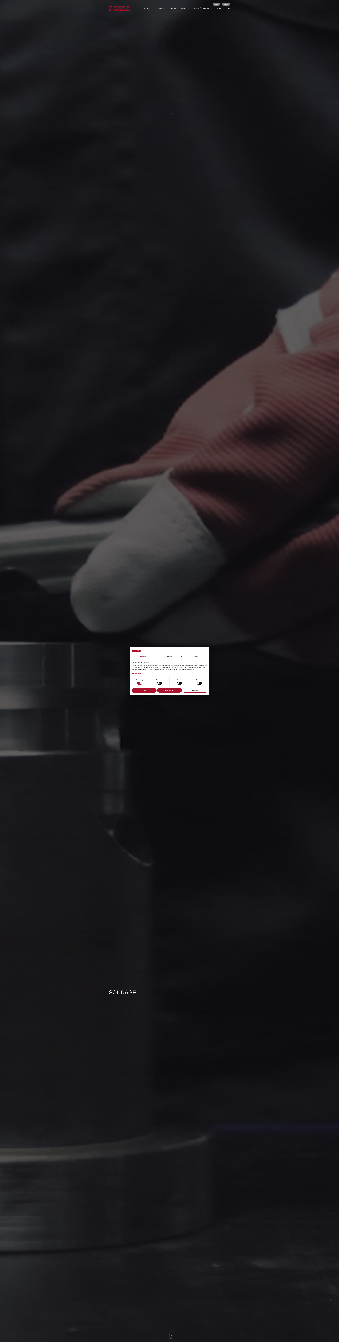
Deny (144, 690)
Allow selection (169, 690)
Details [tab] (169, 656)
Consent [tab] (143, 656)
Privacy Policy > (137, 673)
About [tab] (196, 656)
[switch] (159, 683)
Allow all (195, 690)
